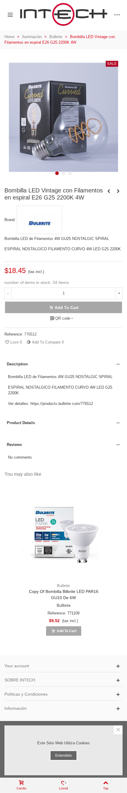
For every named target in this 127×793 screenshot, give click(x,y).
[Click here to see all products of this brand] (39, 220)
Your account (16, 665)
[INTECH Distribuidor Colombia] (63, 14)
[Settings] (117, 14)
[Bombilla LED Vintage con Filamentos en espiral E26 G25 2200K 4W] (63, 176)
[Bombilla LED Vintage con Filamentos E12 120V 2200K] (118, 191)
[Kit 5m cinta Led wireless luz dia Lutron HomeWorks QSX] (108, 191)
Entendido (63, 755)
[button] (57, 173)
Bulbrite (63, 585)
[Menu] (10, 14)
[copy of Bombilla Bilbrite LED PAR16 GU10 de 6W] (63, 532)
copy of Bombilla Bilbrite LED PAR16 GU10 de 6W (63, 594)
